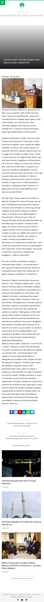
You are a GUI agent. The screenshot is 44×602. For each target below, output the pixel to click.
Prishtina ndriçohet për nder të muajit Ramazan (19, 482)
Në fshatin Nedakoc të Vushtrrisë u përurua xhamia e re (21, 523)
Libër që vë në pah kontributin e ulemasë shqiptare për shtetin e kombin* (22, 435)
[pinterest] (20, 412)
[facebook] (12, 412)
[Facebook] (18, 600)
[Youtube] (22, 600)
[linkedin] (24, 412)
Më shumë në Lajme (21, 445)
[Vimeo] (26, 600)
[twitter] (16, 412)
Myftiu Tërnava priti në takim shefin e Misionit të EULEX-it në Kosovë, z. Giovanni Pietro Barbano (21, 565)
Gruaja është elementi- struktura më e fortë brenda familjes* (22, 423)
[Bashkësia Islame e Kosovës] (22, 2)
